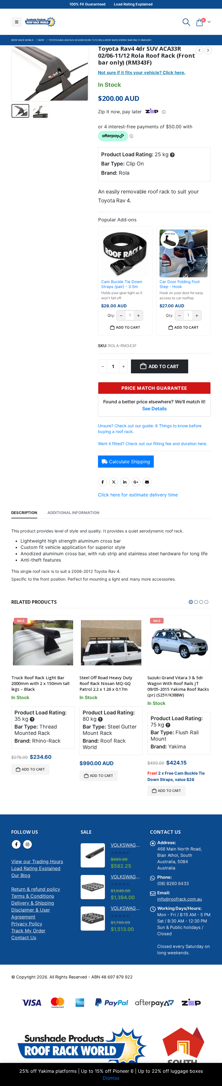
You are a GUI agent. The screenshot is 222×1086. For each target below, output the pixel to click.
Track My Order (28, 930)
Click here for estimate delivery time (138, 495)
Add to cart (164, 366)
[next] (208, 50)
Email (146, 482)
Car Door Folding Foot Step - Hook (180, 284)
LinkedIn (125, 482)
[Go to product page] (111, 643)
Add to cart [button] (128, 327)
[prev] (199, 50)
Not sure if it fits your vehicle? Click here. (141, 72)
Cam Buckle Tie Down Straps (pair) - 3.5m (121, 284)
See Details (154, 408)
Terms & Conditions (32, 896)
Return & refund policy (35, 889)
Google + (135, 482)
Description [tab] (24, 512)
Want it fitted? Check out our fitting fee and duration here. (152, 443)
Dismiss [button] (111, 1078)
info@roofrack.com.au (179, 899)
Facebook (102, 482)
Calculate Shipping (129, 461)
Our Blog (20, 875)
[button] (16, 22)
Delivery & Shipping (32, 903)
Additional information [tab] (73, 512)
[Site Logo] (40, 21)
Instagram (27, 844)
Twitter (113, 482)
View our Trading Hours (37, 861)
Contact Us (23, 937)
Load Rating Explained (35, 868)
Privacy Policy (26, 924)
